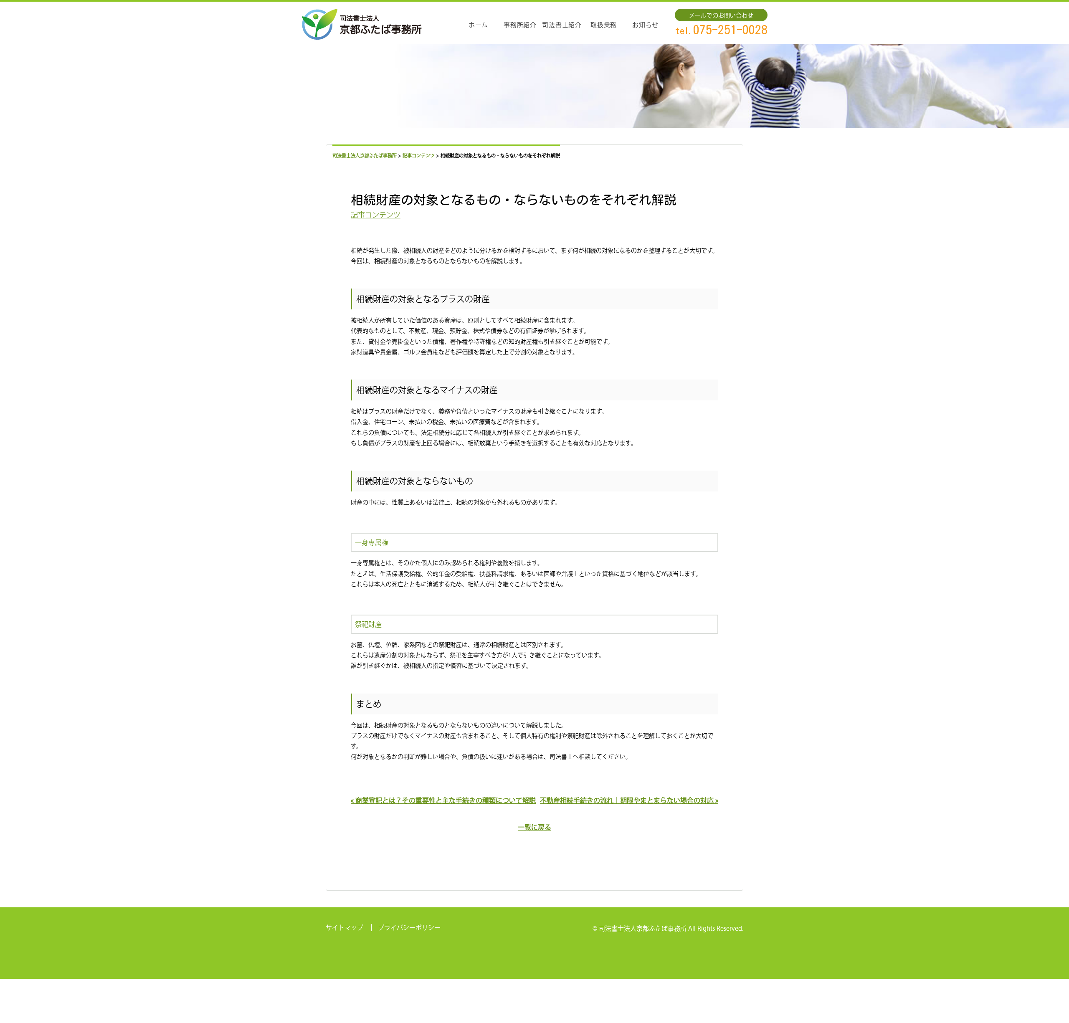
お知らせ (645, 25)
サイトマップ (344, 927)
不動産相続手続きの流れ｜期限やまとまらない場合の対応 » (629, 800)
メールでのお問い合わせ (721, 15)
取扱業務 (603, 25)
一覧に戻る (534, 827)
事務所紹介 (520, 25)
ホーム (478, 25)
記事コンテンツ (375, 214)
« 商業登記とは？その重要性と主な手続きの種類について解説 (443, 800)
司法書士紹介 (562, 25)
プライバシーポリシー (409, 927)
